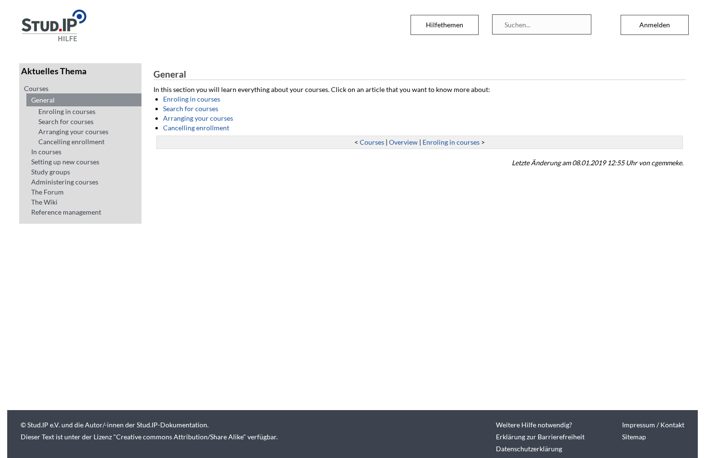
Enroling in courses (66, 111)
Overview (403, 142)
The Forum (47, 192)
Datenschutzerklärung (529, 449)
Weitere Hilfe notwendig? (534, 425)
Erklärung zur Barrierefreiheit (540, 437)
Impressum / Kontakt (653, 425)
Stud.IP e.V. (43, 425)
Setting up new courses (65, 162)
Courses (36, 88)
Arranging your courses (73, 131)
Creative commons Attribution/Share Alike (179, 437)
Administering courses (64, 182)
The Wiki (44, 202)
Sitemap (634, 437)
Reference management (66, 212)
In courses (46, 152)
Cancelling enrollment (71, 141)
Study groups (50, 172)
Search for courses (66, 121)
